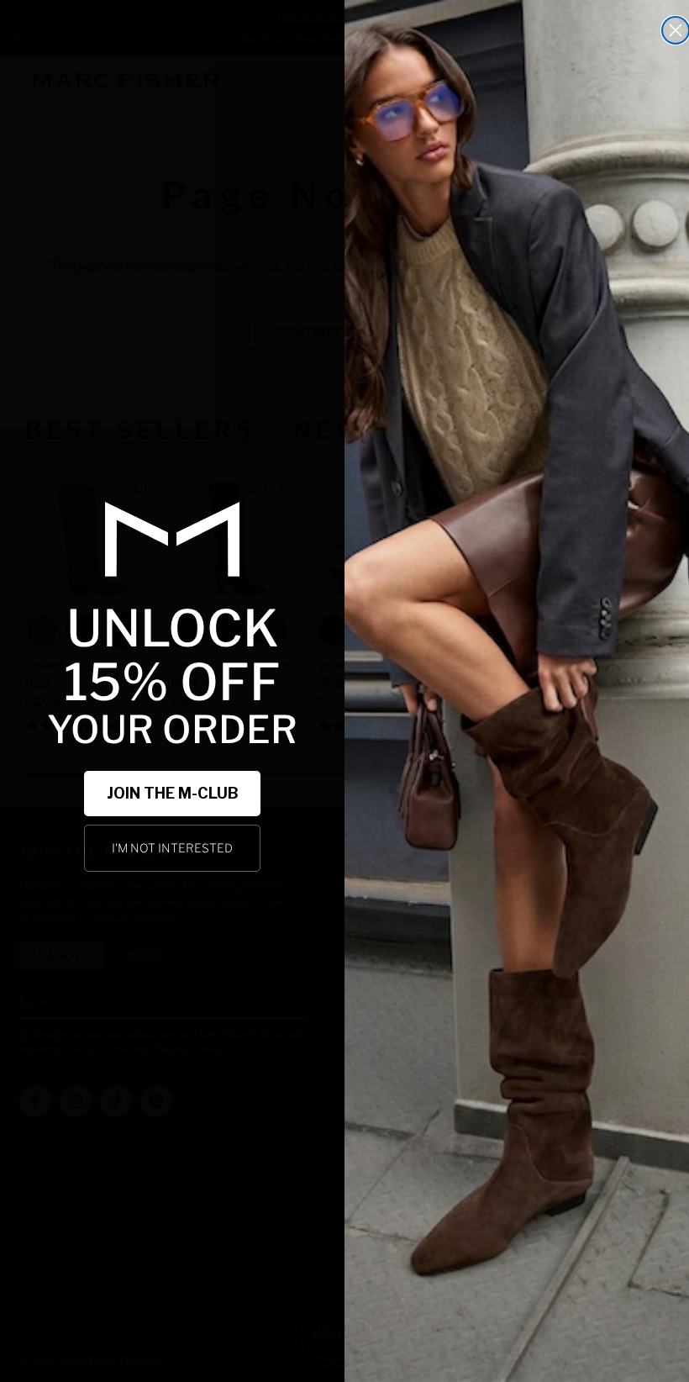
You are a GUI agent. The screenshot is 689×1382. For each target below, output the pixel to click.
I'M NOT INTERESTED (172, 848)
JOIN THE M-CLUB (173, 793)
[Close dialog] (675, 30)
